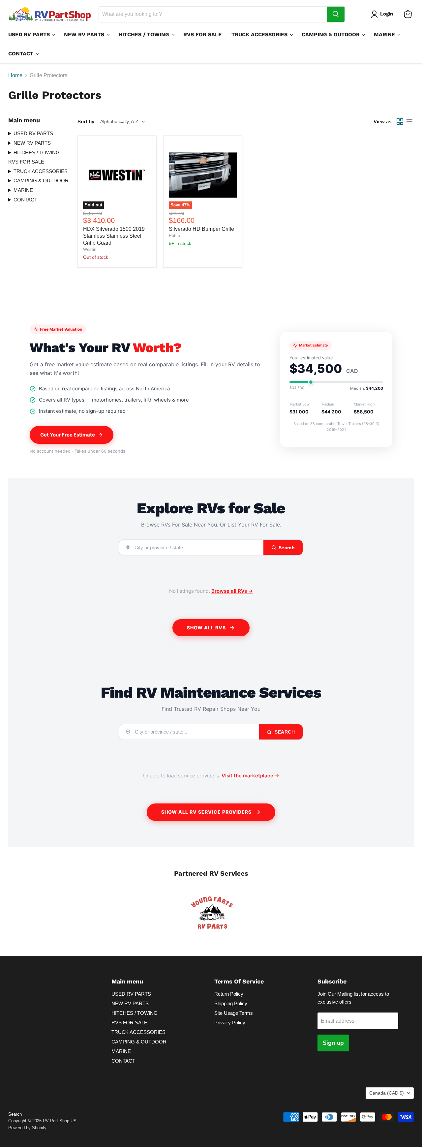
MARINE (385, 34)
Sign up (333, 1043)
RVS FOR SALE (202, 34)
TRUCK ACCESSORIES (260, 34)
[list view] (409, 121)
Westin (89, 249)
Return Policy (228, 994)
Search (284, 732)
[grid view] (400, 121)
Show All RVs (206, 627)
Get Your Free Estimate (67, 435)
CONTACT (21, 53)
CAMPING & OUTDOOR (331, 34)
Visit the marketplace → (250, 775)
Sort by (85, 121)
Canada (386, 1093)
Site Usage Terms (233, 1013)
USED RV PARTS (29, 34)
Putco (174, 235)
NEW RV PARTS (85, 34)
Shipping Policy (230, 1003)
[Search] (336, 14)
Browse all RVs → (232, 591)
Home (15, 75)
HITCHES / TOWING (144, 34)
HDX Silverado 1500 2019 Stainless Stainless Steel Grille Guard (114, 236)
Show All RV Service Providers (206, 812)
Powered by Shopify (27, 1127)
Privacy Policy (229, 1022)
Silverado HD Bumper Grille (201, 229)
